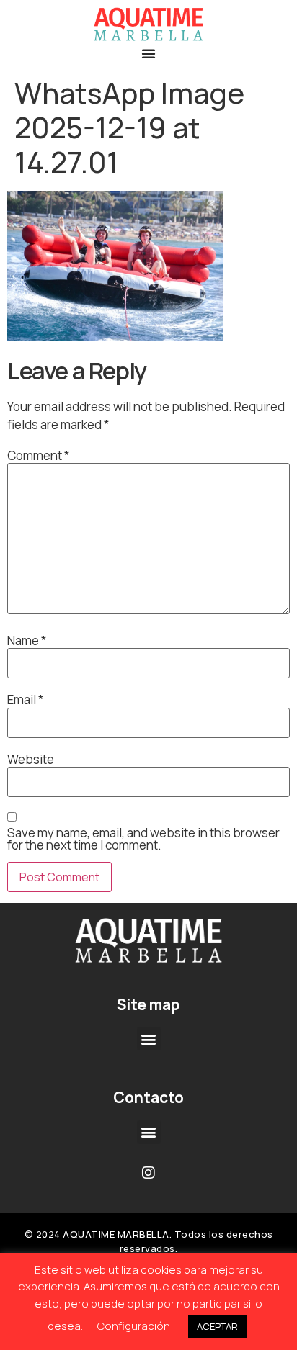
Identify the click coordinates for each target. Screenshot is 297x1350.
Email (25, 699)
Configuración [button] (133, 1325)
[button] (148, 53)
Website (30, 759)
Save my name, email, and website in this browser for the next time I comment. (143, 839)
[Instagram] (148, 1173)
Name (26, 640)
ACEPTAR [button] (217, 1326)
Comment (38, 455)
